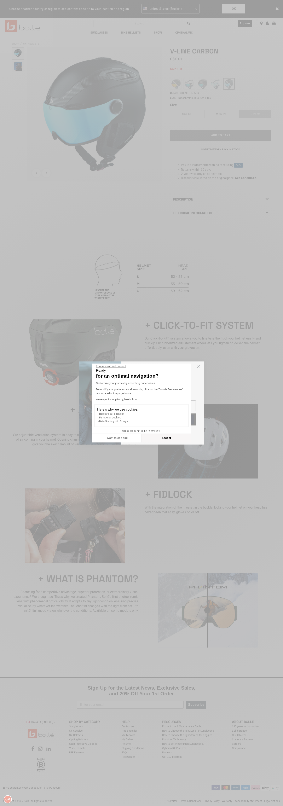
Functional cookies (110, 417)
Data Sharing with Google (113, 421)
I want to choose (117, 438)
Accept (166, 438)
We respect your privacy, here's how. (116, 399)
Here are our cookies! (111, 413)
